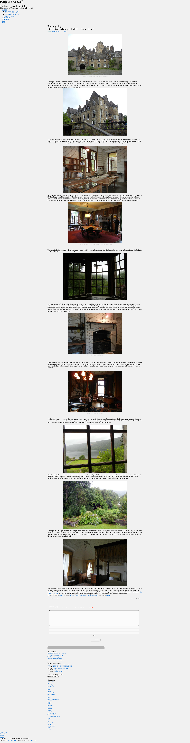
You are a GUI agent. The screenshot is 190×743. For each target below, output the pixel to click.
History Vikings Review (53, 699)
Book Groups (51, 686)
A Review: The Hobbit (136, 598)
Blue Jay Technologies (10, 740)
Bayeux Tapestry (51, 685)
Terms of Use (3, 734)
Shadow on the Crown (12, 11)
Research (50, 708)
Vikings (49, 724)
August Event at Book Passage (55, 658)
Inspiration (50, 700)
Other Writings (9, 16)
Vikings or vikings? (58, 671)
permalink (108, 595)
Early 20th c (86, 595)
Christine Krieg (32, 740)
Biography (5, 19)
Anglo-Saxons (51, 681)
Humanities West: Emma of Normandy (57, 653)
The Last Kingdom (52, 713)
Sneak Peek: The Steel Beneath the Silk (62, 665)
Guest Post (50, 696)
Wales (49, 727)
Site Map (2, 735)
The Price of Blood (11, 13)
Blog (3, 21)
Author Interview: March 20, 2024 (56, 660)
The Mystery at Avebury (53, 657)
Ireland (49, 702)
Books (49, 688)
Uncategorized (51, 723)
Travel (49, 719)
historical (91, 595)
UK (48, 721)
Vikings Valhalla (51, 726)
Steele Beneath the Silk (12, 14)
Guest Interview (51, 692)
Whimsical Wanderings (56, 598)
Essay (49, 689)
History (49, 697)
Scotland (61, 595)
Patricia (64, 31)
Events (49, 691)
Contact (4, 22)
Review (49, 710)
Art (48, 683)
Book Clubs (6, 18)
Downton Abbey (79, 595)
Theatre (49, 718)
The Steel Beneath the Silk (54, 716)
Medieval (50, 704)
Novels (4, 10)
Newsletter (50, 705)
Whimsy (49, 729)
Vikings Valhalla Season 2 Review (61, 668)
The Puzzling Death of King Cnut (55, 655)
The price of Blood (52, 715)
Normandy (50, 707)
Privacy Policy (3, 732)
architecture (71, 595)
